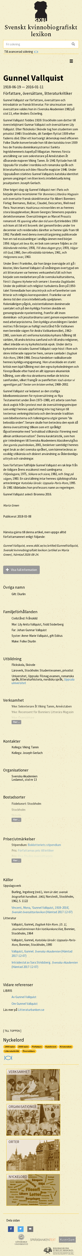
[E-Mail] (30, 1229)
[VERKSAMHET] (33, 1102)
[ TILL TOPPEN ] (12, 1031)
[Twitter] (21, 1229)
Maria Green (11, 505)
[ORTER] (33, 1172)
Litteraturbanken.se (31, 1010)
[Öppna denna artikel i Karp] (7, 1056)
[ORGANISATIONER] (33, 1137)
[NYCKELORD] (33, 1207)
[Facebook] (11, 1229)
